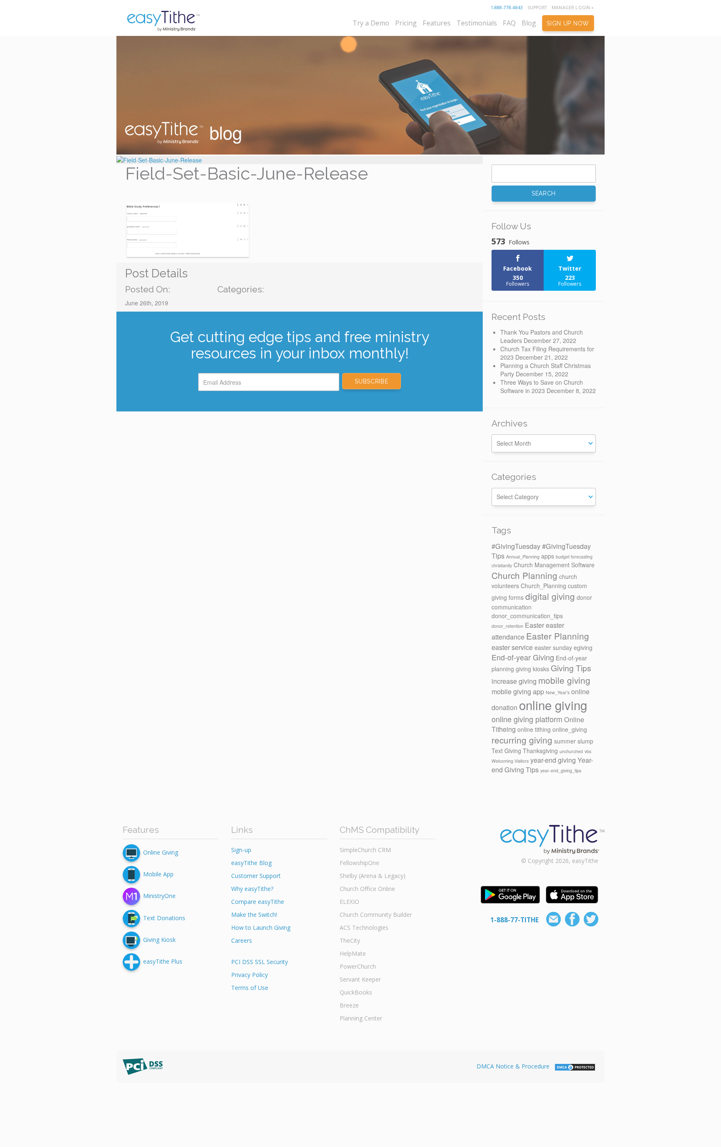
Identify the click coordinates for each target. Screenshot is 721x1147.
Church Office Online (367, 889)
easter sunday (553, 647)
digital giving (550, 596)
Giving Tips (571, 668)
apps (547, 556)
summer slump (573, 741)
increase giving (514, 681)
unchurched (571, 751)
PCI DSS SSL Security (259, 962)
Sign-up (241, 850)
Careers (241, 940)
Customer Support (256, 876)
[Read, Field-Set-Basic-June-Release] (299, 160)
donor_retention (507, 626)
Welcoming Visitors (510, 761)
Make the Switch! (254, 915)
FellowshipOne (359, 863)
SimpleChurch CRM (365, 850)
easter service (512, 647)
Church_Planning (543, 585)
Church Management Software (554, 565)
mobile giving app (518, 691)
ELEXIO (349, 902)
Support (537, 7)
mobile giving (564, 680)
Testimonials (476, 23)
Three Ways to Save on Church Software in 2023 (541, 386)
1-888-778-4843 (507, 7)
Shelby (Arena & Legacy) (373, 876)
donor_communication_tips (527, 616)
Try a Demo (371, 23)
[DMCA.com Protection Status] (575, 1066)
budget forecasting (574, 556)
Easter (534, 625)
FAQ (509, 23)
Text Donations (164, 917)
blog (223, 132)
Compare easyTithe (257, 902)
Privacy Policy (249, 975)
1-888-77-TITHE (514, 919)
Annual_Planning (522, 556)
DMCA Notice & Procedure (513, 1066)
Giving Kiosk (159, 940)
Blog (529, 23)
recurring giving (522, 739)
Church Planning (524, 575)
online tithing (534, 729)
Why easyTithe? (252, 889)
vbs (588, 751)
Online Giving (160, 852)
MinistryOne (159, 896)
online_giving (569, 729)
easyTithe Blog (251, 863)
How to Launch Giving (260, 927)
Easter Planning (557, 635)
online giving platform (527, 718)
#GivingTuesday (516, 546)
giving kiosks (532, 669)
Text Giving (506, 750)
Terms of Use (249, 988)
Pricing (406, 23)
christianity (502, 565)
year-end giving (553, 760)
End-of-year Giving (523, 657)
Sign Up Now (568, 23)
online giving (553, 704)
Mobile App (158, 874)
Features (437, 23)
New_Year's (558, 692)
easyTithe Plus (162, 961)
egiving (583, 647)
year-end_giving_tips (560, 770)
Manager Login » (573, 7)
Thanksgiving (540, 750)
